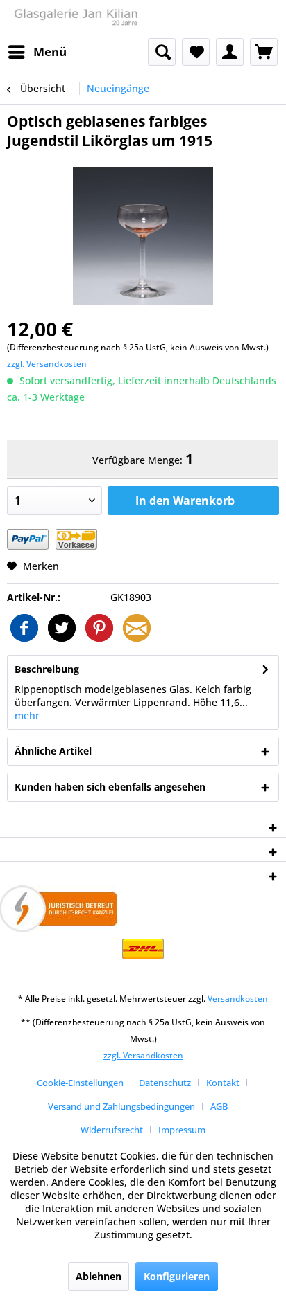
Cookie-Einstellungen (80, 1082)
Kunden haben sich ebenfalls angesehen (110, 786)
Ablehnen (98, 1276)
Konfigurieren (177, 1276)
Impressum (181, 1130)
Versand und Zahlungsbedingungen (121, 1106)
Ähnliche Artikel (53, 750)
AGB (219, 1106)
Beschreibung (47, 669)
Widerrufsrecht (112, 1130)
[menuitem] (37, 52)
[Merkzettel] (196, 52)
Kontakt (222, 1082)
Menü (50, 52)
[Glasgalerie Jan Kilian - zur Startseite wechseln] (75, 19)
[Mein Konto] (230, 52)
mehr (27, 715)
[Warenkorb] (264, 52)
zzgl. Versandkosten (47, 364)
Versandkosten (238, 998)
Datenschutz (165, 1082)
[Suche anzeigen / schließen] (162, 52)
